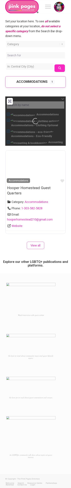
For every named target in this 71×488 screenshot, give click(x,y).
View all (35, 245)
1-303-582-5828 (31, 208)
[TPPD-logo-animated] (29, 6)
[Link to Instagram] (58, 478)
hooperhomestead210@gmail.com (30, 219)
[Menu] (46, 6)
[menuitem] (46, 6)
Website (17, 226)
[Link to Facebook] (53, 478)
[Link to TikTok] (63, 478)
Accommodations (32, 82)
